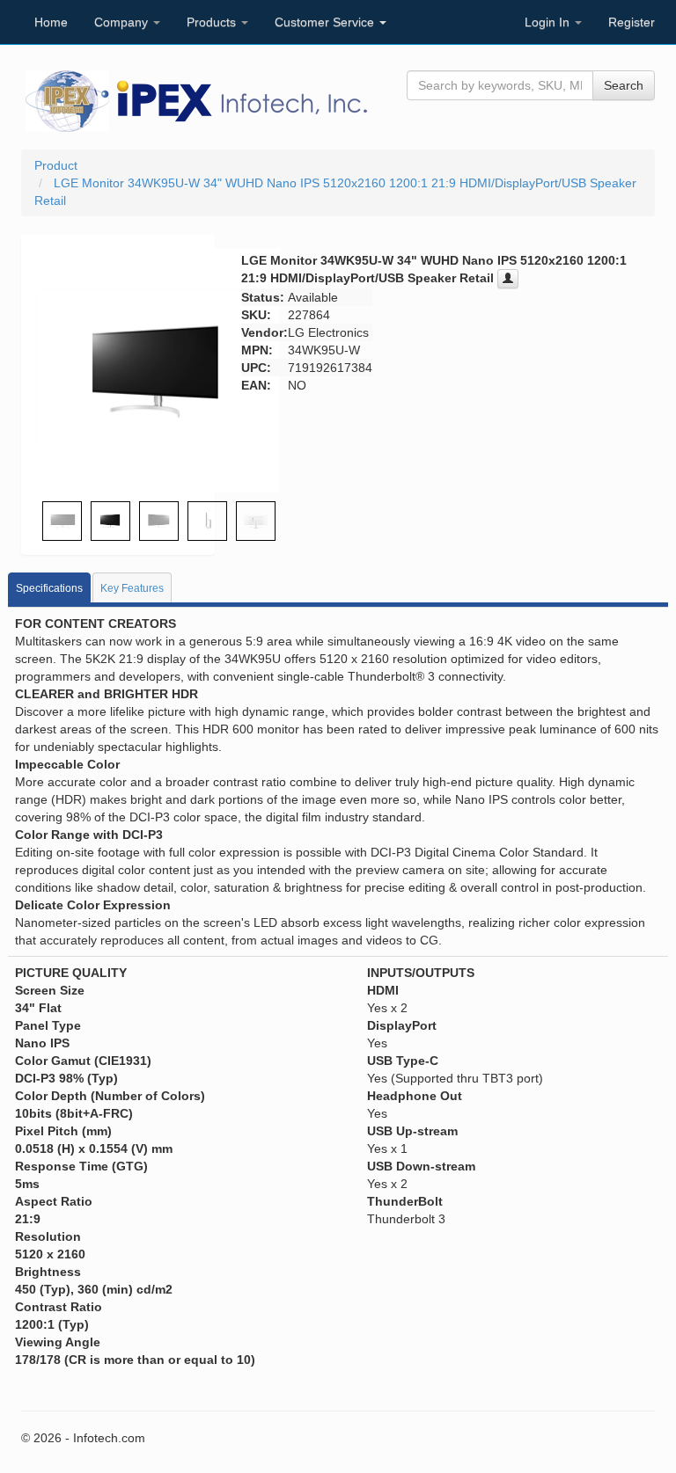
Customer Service (326, 22)
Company (122, 22)
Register (631, 22)
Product (55, 165)
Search (623, 85)
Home (51, 22)
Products (213, 22)
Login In (549, 22)
